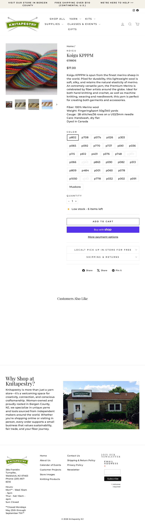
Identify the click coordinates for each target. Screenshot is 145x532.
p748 (118, 153)
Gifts (72, 29)
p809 (72, 170)
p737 (109, 145)
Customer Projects (50, 469)
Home (70, 46)
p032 (109, 178)
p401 (94, 153)
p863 (97, 162)
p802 (72, 137)
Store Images (47, 474)
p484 (85, 170)
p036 (132, 145)
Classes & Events (83, 24)
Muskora (75, 186)
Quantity (74, 195)
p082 (121, 162)
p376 (106, 153)
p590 (109, 162)
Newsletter (73, 469)
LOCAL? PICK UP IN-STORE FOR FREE (103, 250)
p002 (121, 178)
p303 (121, 137)
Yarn (74, 19)
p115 (72, 153)
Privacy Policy (75, 465)
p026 (109, 137)
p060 (109, 170)
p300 (130, 153)
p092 (84, 145)
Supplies (53, 24)
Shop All (57, 19)
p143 (86, 178)
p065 (72, 145)
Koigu (71, 50)
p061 (121, 145)
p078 (121, 170)
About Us (45, 460)
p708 (85, 137)
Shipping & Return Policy (81, 460)
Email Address (111, 464)
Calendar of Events (50, 465)
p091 (133, 178)
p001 (97, 170)
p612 (83, 153)
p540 (85, 162)
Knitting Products (50, 479)
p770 (96, 145)
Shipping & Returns (103, 257)
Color (72, 132)
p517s (97, 137)
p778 (97, 178)
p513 (133, 162)
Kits (89, 19)
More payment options (103, 237)
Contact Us (73, 455)
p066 (72, 162)
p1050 (73, 178)
